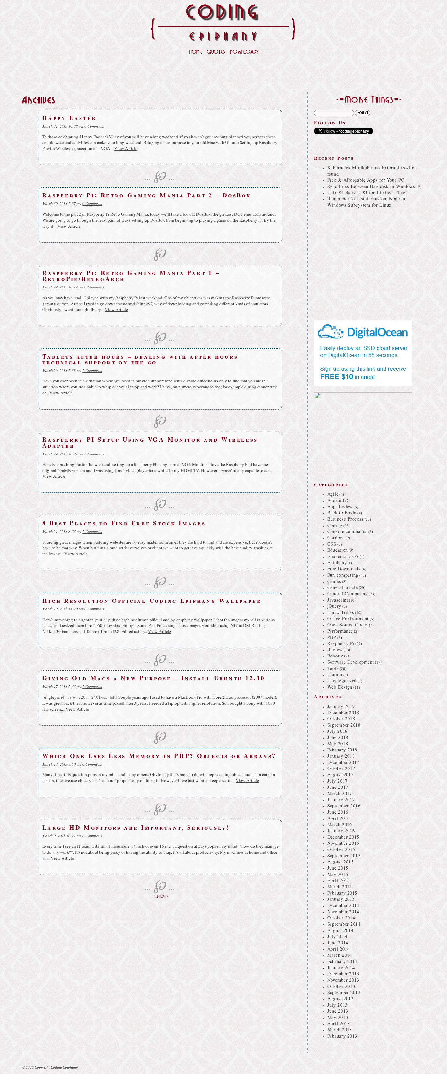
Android (335, 500)
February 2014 (342, 961)
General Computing (347, 593)
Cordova (336, 537)
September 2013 (344, 992)
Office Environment (348, 618)
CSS (331, 544)
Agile (333, 494)
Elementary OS (343, 556)
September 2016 (344, 806)
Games (334, 581)
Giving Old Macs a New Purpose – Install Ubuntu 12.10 (153, 678)
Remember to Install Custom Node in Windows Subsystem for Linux (366, 201)
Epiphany (337, 562)
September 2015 (344, 855)
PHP (331, 637)
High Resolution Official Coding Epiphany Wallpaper (152, 600)
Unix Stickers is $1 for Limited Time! (367, 192)
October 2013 (341, 986)
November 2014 (343, 911)
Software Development (350, 662)
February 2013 (342, 1036)
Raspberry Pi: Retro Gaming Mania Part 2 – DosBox (146, 195)
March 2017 (339, 793)
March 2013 (339, 1030)
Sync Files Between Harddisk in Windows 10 (374, 186)
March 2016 (339, 824)
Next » (163, 896)
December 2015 (343, 837)
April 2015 (338, 880)
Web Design (339, 687)
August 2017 (340, 774)
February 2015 (342, 893)
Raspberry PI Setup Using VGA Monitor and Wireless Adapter (150, 442)
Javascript (337, 600)
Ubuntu (334, 674)
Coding (334, 525)
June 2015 (337, 868)
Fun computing (342, 575)
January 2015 (341, 899)
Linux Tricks (340, 612)
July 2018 (337, 731)
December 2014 (343, 905)
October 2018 (341, 718)
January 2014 (341, 967)
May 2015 (337, 874)
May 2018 (337, 743)
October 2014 (341, 918)
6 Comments (94, 286)
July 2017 (337, 781)
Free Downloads (344, 568)
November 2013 (343, 980)
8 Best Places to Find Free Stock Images (124, 522)
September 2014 (344, 924)
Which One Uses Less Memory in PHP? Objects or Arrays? (159, 755)
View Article (125, 148)
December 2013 (343, 974)
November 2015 (343, 843)
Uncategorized (342, 680)
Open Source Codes (347, 624)
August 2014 (340, 930)
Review (335, 649)
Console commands (347, 531)
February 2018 (342, 750)
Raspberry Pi (341, 643)
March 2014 (339, 955)
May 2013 (337, 1017)
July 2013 (337, 1005)
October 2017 (341, 768)
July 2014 (337, 936)
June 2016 (337, 812)
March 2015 (339, 886)
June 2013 (337, 1011)
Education (337, 550)
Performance (340, 631)
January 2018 (341, 756)
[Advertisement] (223, 75)
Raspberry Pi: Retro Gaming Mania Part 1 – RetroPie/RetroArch (131, 275)
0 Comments (94, 126)
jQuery (334, 606)
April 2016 (338, 818)
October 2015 (341, 849)
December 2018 (343, 712)
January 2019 (341, 706)
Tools (333, 668)
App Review (340, 506)
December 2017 (343, 762)
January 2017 (341, 799)
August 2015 (340, 862)
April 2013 (338, 1023)
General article (342, 587)
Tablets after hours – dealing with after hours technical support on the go (140, 359)
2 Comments (92, 370)
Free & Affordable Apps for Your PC (365, 180)
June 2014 (337, 942)
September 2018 (344, 725)
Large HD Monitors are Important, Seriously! (136, 827)
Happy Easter (69, 117)
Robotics (336, 656)
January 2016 (341, 830)
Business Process (345, 519)
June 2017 (337, 787)
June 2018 (337, 737)
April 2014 (338, 949)
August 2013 (340, 998)
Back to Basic (341, 512)
